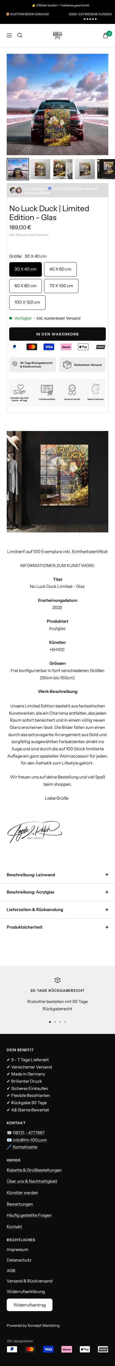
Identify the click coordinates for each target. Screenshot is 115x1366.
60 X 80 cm (26, 285)
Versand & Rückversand (29, 1281)
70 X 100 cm (61, 285)
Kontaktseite (25, 1147)
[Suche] (19, 35)
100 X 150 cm (27, 302)
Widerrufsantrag (29, 1304)
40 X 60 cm (60, 269)
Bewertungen (20, 1204)
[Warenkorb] (105, 35)
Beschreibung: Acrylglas (30, 892)
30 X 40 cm (26, 269)
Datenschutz (19, 1260)
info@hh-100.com (30, 1140)
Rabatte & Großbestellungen (34, 1170)
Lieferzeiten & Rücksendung (35, 909)
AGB (11, 1270)
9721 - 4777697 (30, 1132)
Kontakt (14, 1226)
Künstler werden (22, 1192)
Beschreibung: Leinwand (31, 874)
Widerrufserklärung (26, 1291)
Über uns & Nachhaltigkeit (32, 1181)
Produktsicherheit (24, 927)
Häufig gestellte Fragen (29, 1215)
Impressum (17, 1249)
